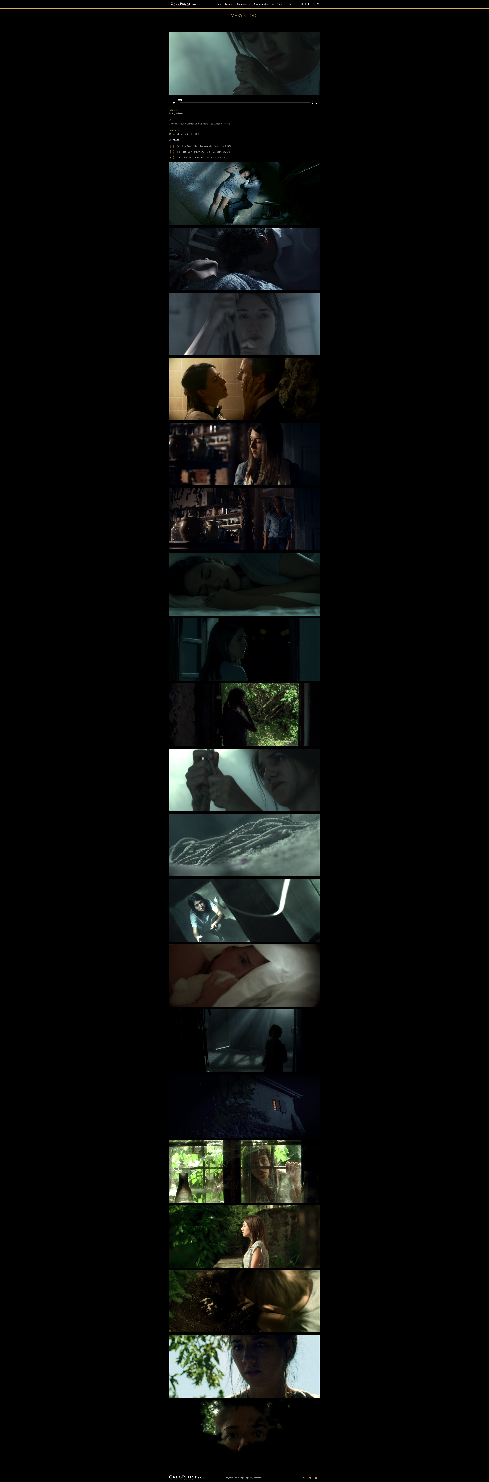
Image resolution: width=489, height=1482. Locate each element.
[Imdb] (316, 1477)
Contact (305, 4)
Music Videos (278, 4)
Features (229, 4)
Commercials (243, 4)
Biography (292, 4)
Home (218, 4)
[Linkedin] (309, 1477)
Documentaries (260, 4)
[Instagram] (303, 1477)
